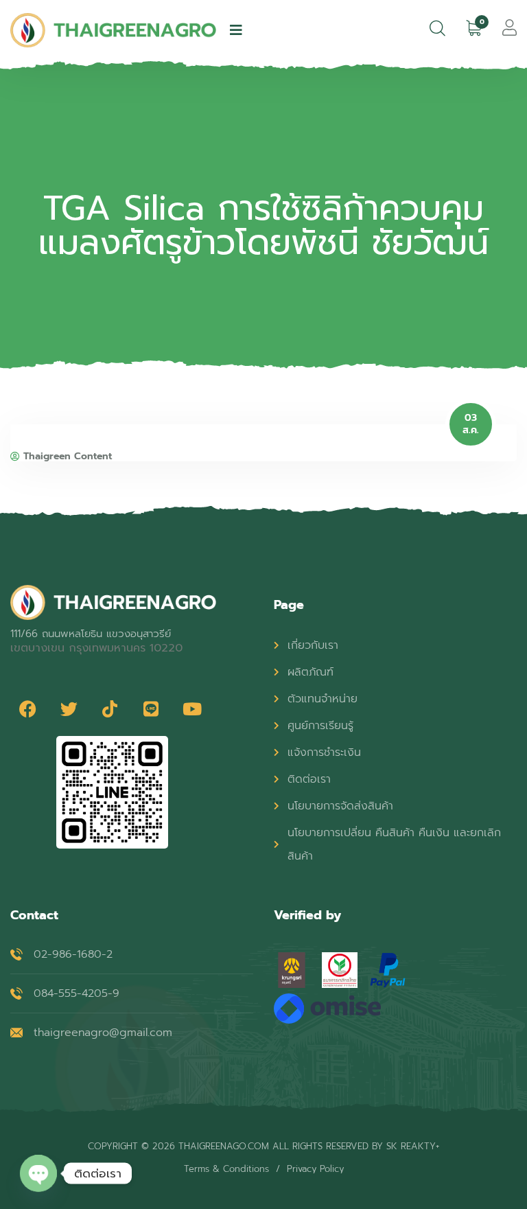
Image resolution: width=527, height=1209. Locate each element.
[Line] (151, 708)
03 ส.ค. (470, 424)
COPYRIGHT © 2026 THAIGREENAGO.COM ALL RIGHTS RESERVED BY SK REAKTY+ (263, 1146)
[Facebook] (27, 708)
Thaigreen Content (67, 456)
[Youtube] (192, 708)
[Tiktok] (110, 708)
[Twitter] (68, 708)
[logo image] (113, 30)
